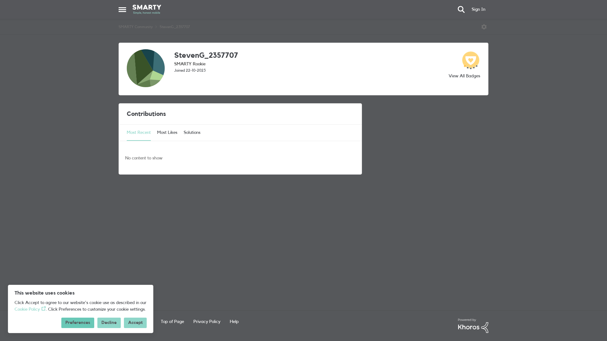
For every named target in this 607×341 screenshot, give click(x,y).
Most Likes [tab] (167, 132)
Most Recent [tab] (139, 132)
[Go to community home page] (146, 9)
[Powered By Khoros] (473, 326)
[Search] (461, 9)
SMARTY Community (136, 27)
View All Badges (464, 76)
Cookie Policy (27, 309)
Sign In (478, 9)
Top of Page (172, 322)
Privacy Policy (206, 322)
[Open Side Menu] (122, 9)
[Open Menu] (484, 26)
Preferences (77, 322)
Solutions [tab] (192, 132)
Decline (109, 322)
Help (234, 322)
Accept (135, 322)
